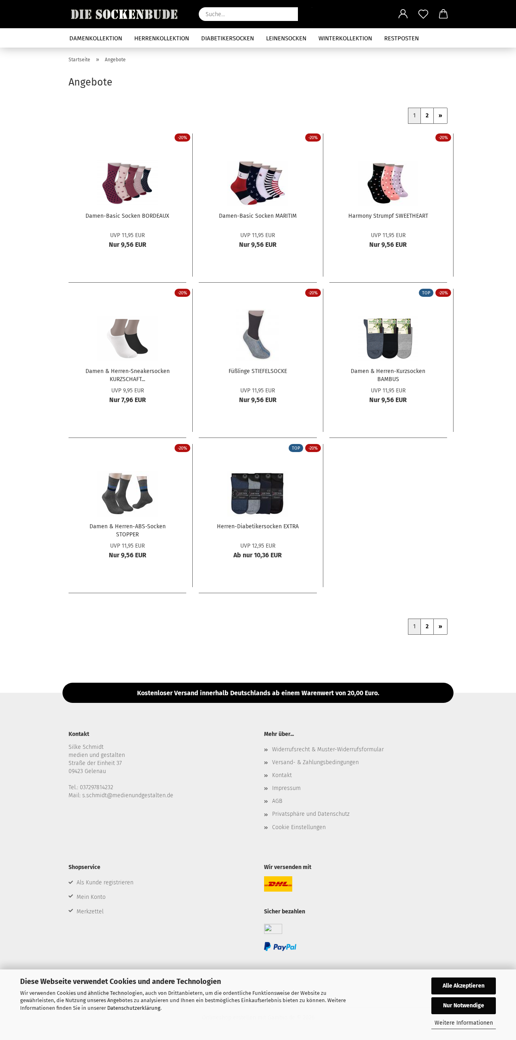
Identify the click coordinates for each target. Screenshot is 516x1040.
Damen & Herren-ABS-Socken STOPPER (127, 530)
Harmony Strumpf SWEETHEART (388, 216)
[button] (403, 14)
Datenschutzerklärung (133, 1008)
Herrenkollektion (161, 38)
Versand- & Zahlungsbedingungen (315, 762)
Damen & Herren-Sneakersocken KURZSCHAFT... (127, 374)
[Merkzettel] (423, 14)
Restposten (401, 38)
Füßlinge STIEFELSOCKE (258, 371)
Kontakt (282, 775)
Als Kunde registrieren (105, 882)
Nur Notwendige (463, 1005)
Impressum (286, 788)
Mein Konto (91, 897)
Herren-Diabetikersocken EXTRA (258, 526)
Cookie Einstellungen (299, 827)
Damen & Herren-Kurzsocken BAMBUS (388, 374)
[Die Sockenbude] (128, 14)
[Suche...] (308, 14)
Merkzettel (90, 911)
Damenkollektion (95, 38)
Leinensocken (286, 38)
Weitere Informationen (464, 1022)
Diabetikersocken (227, 38)
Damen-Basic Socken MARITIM (258, 216)
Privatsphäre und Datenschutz (311, 814)
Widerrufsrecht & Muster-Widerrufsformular (328, 749)
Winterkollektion (345, 38)
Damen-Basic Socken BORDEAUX (127, 216)
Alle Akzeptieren (464, 985)
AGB (277, 801)
